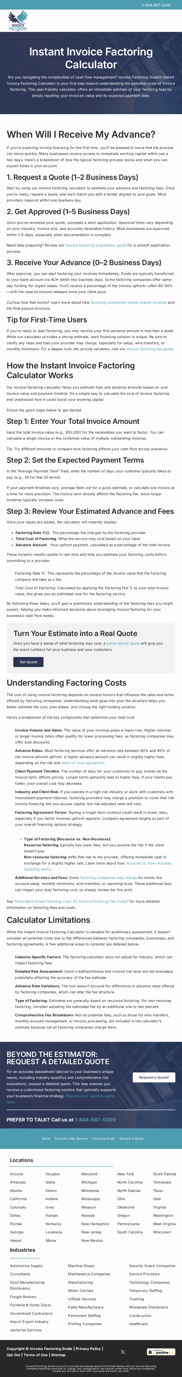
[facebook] (114, 1352)
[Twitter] (123, 1352)
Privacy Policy (88, 1348)
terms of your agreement (82, 763)
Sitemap (58, 1355)
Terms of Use (36, 1355)
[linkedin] (138, 1352)
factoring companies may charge (108, 877)
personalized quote (123, 643)
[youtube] (131, 1352)
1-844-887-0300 (156, 5)
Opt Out (13, 1355)
